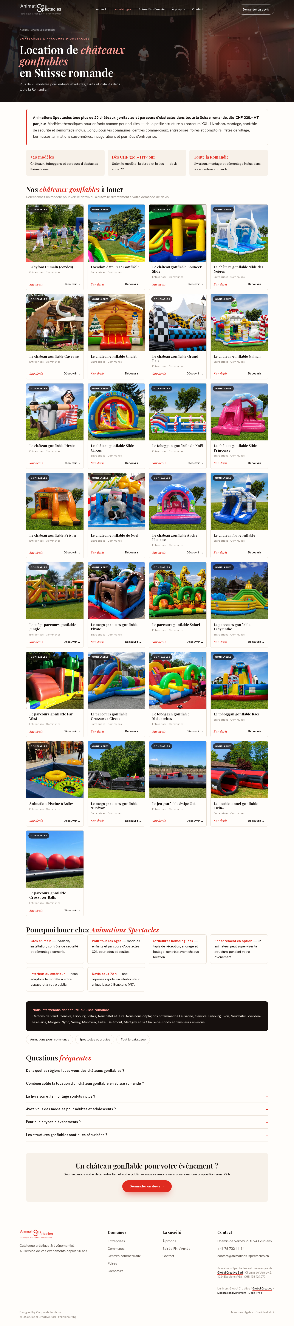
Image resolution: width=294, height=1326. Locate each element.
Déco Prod (255, 1293)
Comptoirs (115, 1271)
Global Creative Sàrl (230, 1272)
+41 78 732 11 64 (230, 1248)
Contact (198, 9)
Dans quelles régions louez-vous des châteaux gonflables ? (75, 1070)
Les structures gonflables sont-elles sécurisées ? (66, 1134)
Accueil (101, 9)
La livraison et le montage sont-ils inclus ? (60, 1096)
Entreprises (116, 1241)
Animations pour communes (49, 1039)
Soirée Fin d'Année (152, 9)
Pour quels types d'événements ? (53, 1122)
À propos (178, 9)
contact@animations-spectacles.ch (243, 1256)
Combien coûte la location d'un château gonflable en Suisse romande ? (85, 1083)
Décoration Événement (231, 1293)
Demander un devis (256, 9)
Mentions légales (242, 1312)
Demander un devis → (147, 1186)
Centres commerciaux (124, 1256)
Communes (116, 1248)
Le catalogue (122, 9)
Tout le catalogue (133, 1039)
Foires (112, 1263)
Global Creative (262, 1288)
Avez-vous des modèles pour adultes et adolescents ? (71, 1109)
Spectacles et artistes (94, 1039)
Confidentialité (264, 1312)
